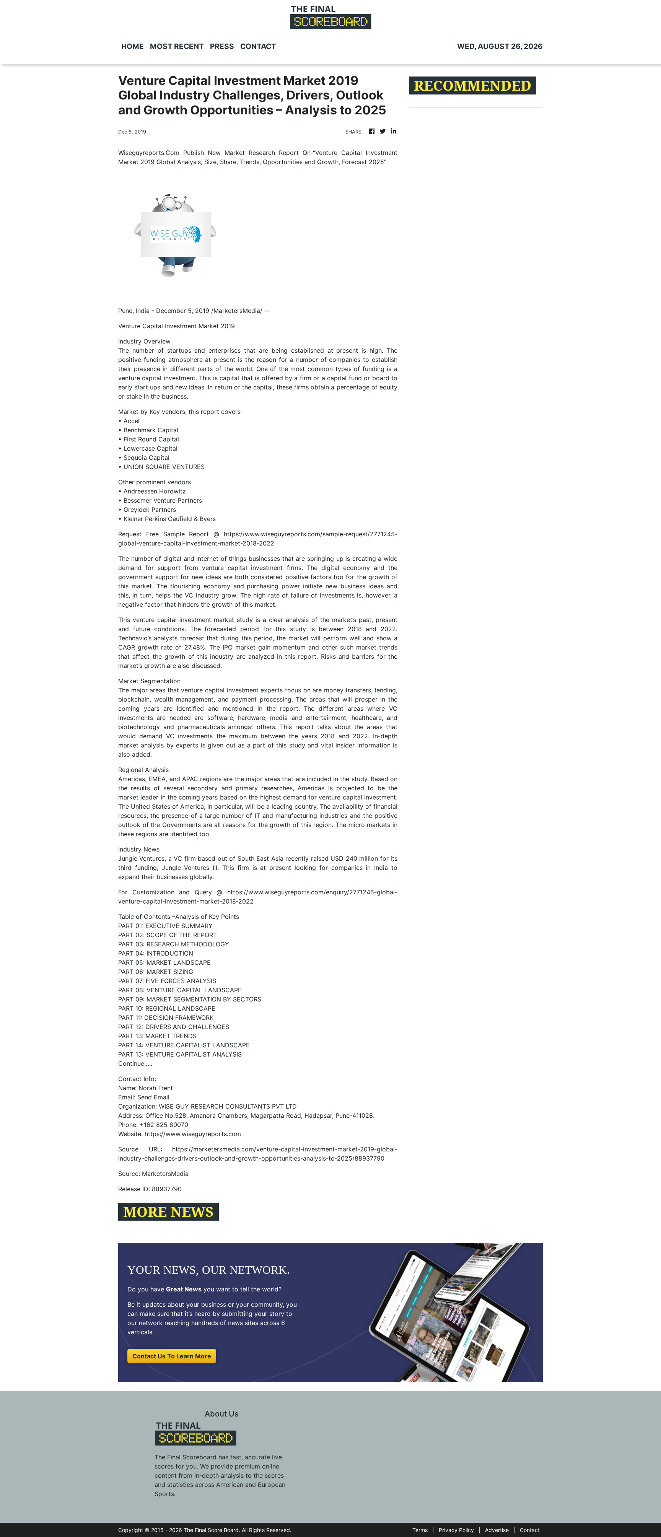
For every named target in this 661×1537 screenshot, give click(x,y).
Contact (530, 1530)
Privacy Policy (456, 1530)
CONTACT (258, 46)
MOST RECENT (177, 46)
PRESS (222, 46)
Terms (420, 1530)
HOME (132, 46)
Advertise (497, 1530)
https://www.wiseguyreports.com (193, 1134)
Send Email (153, 1097)
